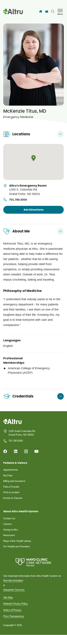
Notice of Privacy (12, 610)
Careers (7, 524)
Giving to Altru (10, 529)
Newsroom (9, 535)
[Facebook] (5, 451)
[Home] (40, 11)
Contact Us (9, 518)
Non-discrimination (13, 580)
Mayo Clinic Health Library (17, 541)
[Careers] (47, 11)
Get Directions (33, 210)
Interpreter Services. (14, 589)
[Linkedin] (16, 451)
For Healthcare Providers (16, 546)
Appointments (10, 469)
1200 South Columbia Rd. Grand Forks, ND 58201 (22, 433)
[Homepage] (12, 423)
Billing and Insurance (14, 481)
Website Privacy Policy (15, 603)
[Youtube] (36, 451)
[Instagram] (26, 451)
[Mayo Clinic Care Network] (33, 562)
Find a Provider (11, 486)
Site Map (8, 597)
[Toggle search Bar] (52, 11)
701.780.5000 (18, 199)
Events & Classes (12, 498)
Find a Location (11, 492)
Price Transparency (13, 616)
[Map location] (33, 162)
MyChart (8, 475)
